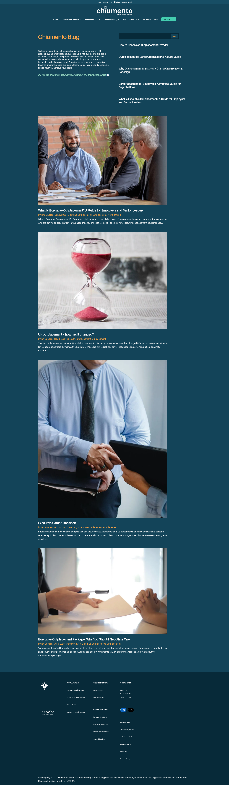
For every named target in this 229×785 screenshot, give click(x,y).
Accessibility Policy (127, 729)
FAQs (156, 19)
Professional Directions (101, 732)
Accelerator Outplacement (76, 712)
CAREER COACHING (100, 710)
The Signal (146, 19)
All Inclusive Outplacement (76, 697)
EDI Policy (123, 751)
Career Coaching (110, 19)
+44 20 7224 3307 (105, 2)
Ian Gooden (47, 339)
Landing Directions (100, 717)
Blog (124, 19)
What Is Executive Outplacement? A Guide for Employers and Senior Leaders (91, 210)
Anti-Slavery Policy (126, 737)
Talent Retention (91, 19)
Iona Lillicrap (47, 215)
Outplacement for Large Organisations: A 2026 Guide (150, 56)
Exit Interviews (98, 690)
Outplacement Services (70, 19)
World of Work (114, 215)
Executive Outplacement (80, 215)
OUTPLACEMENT (73, 683)
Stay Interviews (98, 697)
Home (55, 19)
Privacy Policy (125, 759)
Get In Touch (169, 19)
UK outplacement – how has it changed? (66, 334)
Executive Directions (100, 724)
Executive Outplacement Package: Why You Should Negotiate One (84, 639)
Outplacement (100, 215)
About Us (133, 19)
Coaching (72, 527)
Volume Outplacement (74, 705)
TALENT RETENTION (100, 683)
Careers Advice (73, 644)
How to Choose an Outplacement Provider (143, 44)
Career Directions (99, 739)
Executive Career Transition (57, 523)
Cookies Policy (125, 744)
